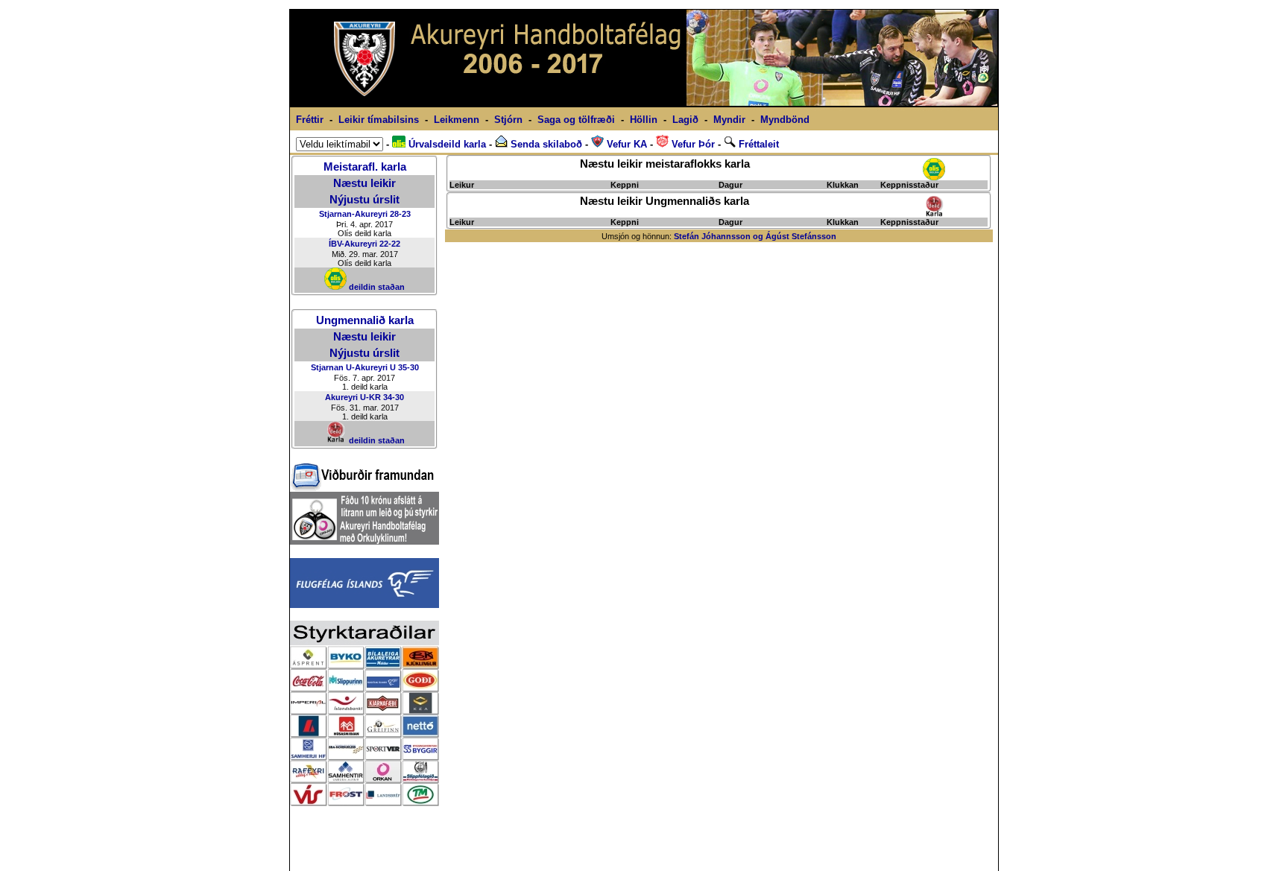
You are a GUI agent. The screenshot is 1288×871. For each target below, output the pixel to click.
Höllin (643, 119)
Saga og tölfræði (576, 119)
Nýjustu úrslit (364, 200)
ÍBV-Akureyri (353, 243)
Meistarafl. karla (364, 167)
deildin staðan (376, 286)
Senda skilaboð (545, 144)
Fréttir (309, 119)
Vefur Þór (692, 144)
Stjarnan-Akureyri (353, 213)
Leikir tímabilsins (378, 119)
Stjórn (508, 119)
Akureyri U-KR (353, 397)
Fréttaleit (757, 144)
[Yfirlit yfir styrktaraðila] (364, 802)
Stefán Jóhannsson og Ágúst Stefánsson (755, 236)
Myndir (729, 119)
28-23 (400, 213)
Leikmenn (456, 119)
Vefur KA (625, 144)
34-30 (393, 397)
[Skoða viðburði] (362, 487)
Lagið (685, 119)
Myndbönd (784, 119)
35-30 (408, 367)
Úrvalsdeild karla (445, 144)
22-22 (389, 243)
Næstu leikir (364, 183)
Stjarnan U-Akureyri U (353, 367)
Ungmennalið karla (365, 320)
